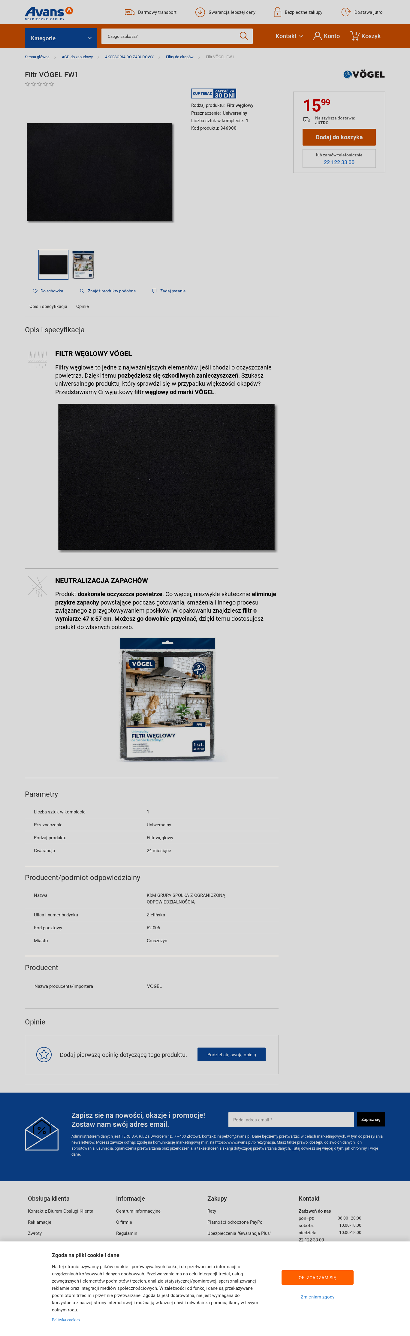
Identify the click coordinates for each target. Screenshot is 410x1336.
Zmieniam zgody (317, 1297)
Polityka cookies (66, 1320)
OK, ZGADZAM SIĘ (317, 1277)
